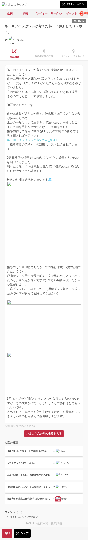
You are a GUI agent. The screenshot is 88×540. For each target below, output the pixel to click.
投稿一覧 (42, 523)
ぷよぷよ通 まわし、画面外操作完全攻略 (28, 475)
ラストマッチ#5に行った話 (21, 463)
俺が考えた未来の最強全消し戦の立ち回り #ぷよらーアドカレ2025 (29, 498)
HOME (30, 523)
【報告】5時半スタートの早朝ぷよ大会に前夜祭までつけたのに (29, 451)
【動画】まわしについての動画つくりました (29, 487)
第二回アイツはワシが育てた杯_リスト (32, 140)
